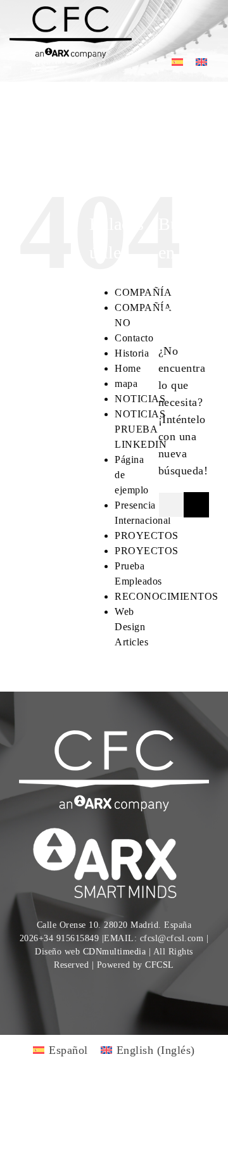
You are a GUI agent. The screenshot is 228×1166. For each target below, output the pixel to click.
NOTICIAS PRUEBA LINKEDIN (141, 429)
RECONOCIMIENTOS (166, 596)
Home (128, 368)
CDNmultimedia (114, 951)
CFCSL (159, 965)
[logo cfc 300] (71, 12)
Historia (132, 353)
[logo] (114, 829)
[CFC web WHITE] (114, 736)
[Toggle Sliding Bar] (169, 25)
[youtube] (103, 990)
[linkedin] (125, 990)
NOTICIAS (140, 398)
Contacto (134, 338)
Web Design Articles (131, 626)
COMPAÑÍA (143, 292)
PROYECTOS (147, 535)
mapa (126, 383)
